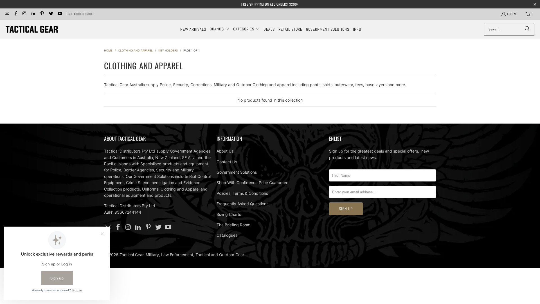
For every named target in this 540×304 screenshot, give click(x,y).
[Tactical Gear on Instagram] (24, 14)
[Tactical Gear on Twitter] (50, 14)
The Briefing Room (233, 224)
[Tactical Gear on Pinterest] (41, 14)
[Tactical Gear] (32, 29)
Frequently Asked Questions (242, 203)
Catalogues (227, 235)
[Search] (527, 29)
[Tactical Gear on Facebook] (15, 14)
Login (511, 14)
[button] (220, 29)
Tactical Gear (131, 254)
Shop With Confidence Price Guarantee (252, 182)
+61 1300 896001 (80, 14)
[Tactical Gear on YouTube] (59, 14)
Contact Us (227, 161)
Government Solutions (237, 172)
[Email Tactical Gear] (6, 14)
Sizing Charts (229, 214)
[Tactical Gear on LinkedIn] (33, 14)
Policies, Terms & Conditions (242, 193)
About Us (225, 151)
